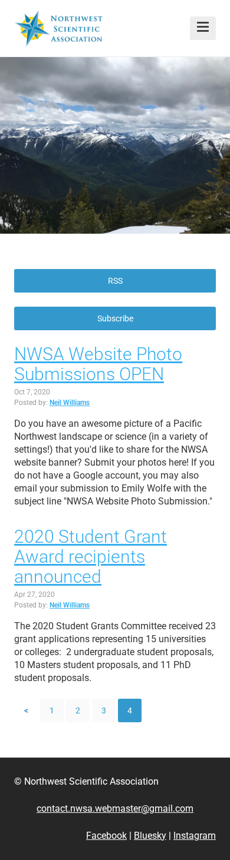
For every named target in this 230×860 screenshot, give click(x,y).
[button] (203, 28)
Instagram (194, 835)
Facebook (106, 835)
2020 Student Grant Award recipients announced (90, 556)
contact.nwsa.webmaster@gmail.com (115, 808)
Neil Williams (70, 403)
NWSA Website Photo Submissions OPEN (98, 364)
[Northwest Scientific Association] (58, 28)
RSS (115, 280)
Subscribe (115, 318)
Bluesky (150, 835)
